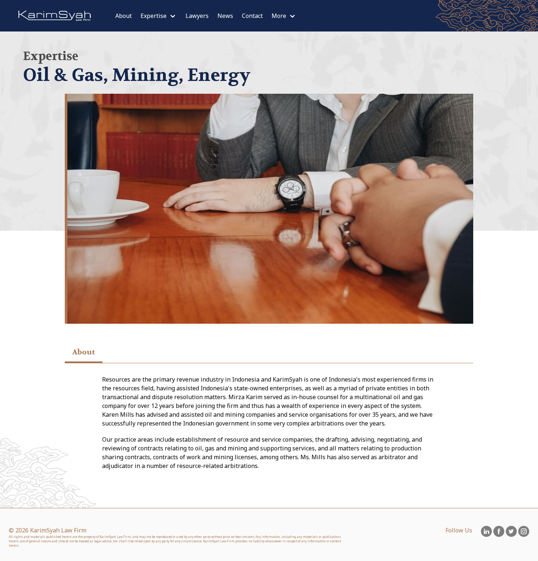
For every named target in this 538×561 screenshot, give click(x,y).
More (279, 16)
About (123, 16)
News (225, 16)
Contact (252, 16)
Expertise (154, 16)
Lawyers (197, 16)
